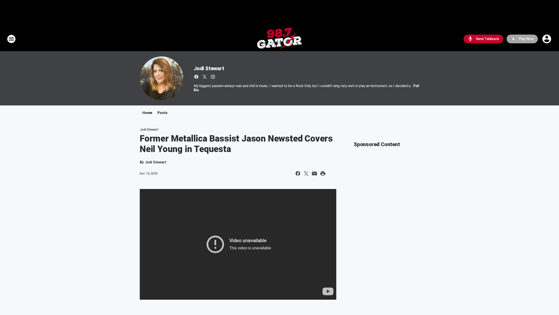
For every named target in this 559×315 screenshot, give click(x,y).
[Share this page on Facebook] (298, 173)
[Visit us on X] (204, 76)
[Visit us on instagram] (213, 76)
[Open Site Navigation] (11, 39)
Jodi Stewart (209, 68)
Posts (162, 113)
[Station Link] (279, 39)
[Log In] (547, 39)
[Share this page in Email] (314, 173)
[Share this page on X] (306, 173)
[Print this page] (323, 173)
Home (147, 113)
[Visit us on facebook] (196, 76)
